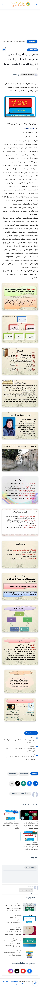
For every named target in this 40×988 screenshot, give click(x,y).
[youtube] (23, 971)
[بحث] (3, 4)
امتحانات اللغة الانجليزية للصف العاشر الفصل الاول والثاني (20, 750)
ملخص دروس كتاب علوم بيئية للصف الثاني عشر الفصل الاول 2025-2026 (13, 908)
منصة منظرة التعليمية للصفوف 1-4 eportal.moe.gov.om (14, 920)
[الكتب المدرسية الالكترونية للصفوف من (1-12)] (29, 954)
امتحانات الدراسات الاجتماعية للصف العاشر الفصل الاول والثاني (21, 758)
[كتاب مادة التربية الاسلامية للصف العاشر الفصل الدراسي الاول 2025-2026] (29, 942)
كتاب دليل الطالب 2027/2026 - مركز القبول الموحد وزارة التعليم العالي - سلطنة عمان (12, 932)
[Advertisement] (20, 25)
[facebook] (29, 971)
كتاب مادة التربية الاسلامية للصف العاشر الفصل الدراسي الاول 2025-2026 (12, 943)
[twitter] (16, 971)
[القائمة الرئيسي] (36, 4)
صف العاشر (29, 128)
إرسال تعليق (30, 867)
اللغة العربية (12, 773)
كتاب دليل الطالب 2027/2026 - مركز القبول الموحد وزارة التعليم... (14, 41)
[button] (29, 783)
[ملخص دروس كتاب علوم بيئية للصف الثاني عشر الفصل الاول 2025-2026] (29, 907)
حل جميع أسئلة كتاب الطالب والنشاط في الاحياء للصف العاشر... (19, 741)
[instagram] (10, 971)
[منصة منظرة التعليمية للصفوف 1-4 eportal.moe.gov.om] (29, 919)
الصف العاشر (32, 49)
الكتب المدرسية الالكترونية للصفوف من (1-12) (12, 954)
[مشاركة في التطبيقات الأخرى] (11, 783)
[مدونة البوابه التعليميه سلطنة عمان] (20, 4)
